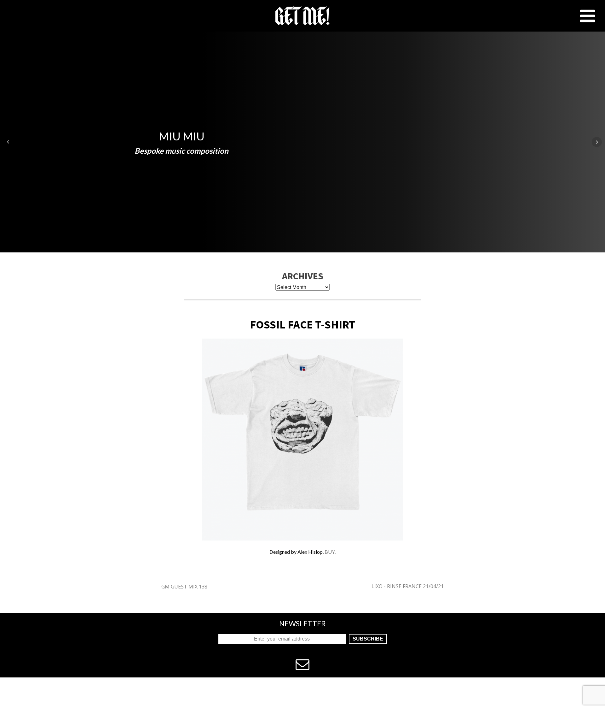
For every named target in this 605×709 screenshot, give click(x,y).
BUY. (330, 552)
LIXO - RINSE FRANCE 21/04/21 (408, 586)
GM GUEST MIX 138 (184, 586)
